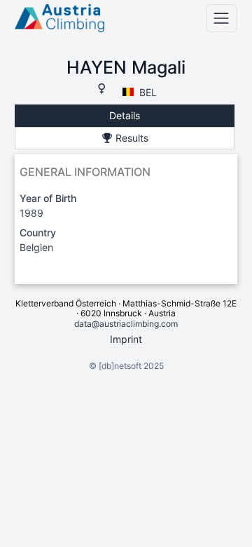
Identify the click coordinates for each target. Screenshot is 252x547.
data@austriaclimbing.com (126, 323)
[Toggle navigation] (221, 18)
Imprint (126, 339)
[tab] (124, 116)
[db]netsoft (120, 365)
